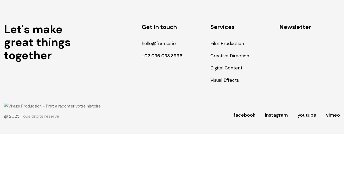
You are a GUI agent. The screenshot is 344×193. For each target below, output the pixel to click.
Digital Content (226, 68)
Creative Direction (229, 56)
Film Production (227, 43)
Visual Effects (224, 80)
